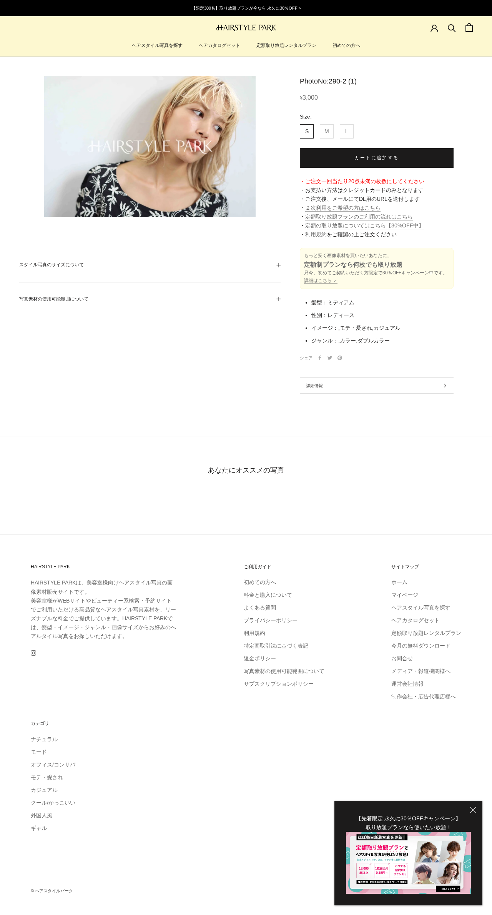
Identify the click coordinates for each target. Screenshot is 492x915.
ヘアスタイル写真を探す (157, 45)
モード (39, 752)
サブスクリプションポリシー (279, 684)
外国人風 (41, 815)
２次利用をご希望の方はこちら (343, 208)
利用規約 (316, 235)
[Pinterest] (339, 358)
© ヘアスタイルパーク (52, 890)
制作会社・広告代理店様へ (423, 696)
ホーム (399, 582)
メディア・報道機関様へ (420, 671)
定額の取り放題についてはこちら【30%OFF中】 (364, 226)
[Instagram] (33, 652)
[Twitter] (329, 358)
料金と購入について (268, 595)
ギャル (39, 828)
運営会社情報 (407, 684)
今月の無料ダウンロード (420, 646)
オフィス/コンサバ (53, 764)
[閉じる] (473, 809)
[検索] (452, 27)
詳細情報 (314, 385)
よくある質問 (260, 607)
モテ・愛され (47, 777)
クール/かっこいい (53, 803)
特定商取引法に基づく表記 (276, 646)
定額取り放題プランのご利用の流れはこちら (359, 217)
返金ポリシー (260, 658)
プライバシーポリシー (271, 620)
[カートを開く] (469, 27)
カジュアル (44, 790)
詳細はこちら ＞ (320, 281)
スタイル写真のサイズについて (51, 264)
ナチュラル (44, 739)
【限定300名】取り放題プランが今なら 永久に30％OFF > (246, 8)
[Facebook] (319, 358)
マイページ (404, 595)
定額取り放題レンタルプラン (286, 45)
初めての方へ (346, 45)
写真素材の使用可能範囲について (53, 299)
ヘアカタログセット (219, 45)
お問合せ (402, 658)
